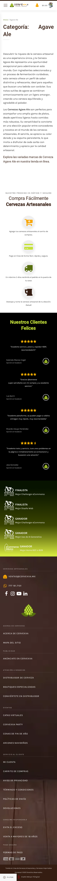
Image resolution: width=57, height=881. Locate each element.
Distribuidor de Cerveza (18, 677)
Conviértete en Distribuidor (21, 696)
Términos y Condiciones (18, 789)
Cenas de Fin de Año (15, 733)
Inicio (5, 20)
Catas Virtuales (13, 715)
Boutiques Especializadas (19, 687)
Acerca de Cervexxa (15, 633)
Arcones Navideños (15, 743)
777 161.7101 (15, 585)
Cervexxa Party (13, 724)
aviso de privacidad (15, 780)
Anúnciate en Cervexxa (17, 658)
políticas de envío (14, 799)
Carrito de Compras (15, 771)
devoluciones (12, 808)
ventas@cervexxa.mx (22, 576)
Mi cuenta (9, 762)
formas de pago (13, 852)
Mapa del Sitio (12, 642)
